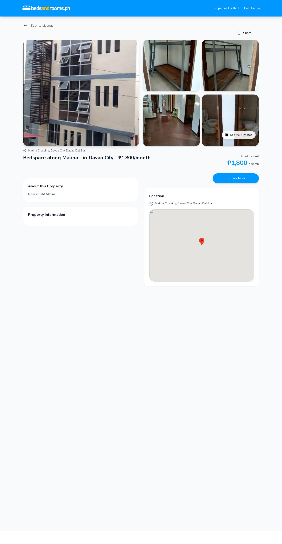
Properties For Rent (226, 8)
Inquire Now (236, 178)
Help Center (252, 8)
